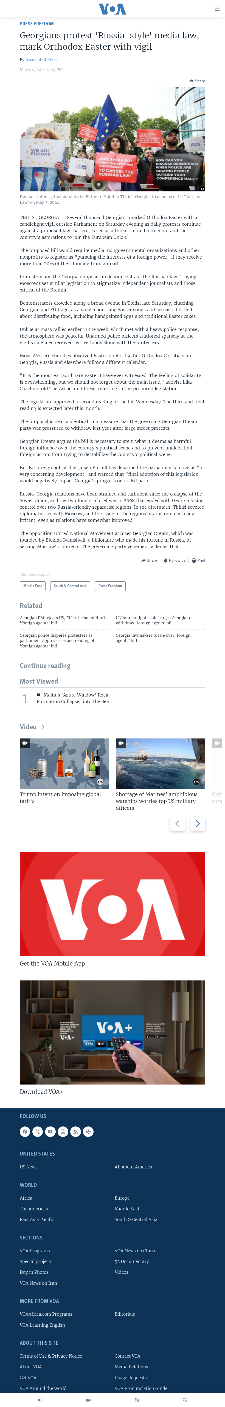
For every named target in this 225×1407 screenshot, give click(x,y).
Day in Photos (34, 1272)
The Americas (34, 1209)
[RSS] (75, 1131)
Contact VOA (127, 1356)
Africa (26, 1198)
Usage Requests (131, 1377)
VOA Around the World (43, 1388)
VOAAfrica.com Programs (46, 1314)
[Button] (197, 81)
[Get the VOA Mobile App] (112, 904)
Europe (122, 1198)
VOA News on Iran (38, 1283)
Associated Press (41, 59)
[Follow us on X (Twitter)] (37, 1131)
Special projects (36, 1261)
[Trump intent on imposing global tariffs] (64, 763)
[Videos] (88, 1400)
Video (28, 727)
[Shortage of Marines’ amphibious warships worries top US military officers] (160, 763)
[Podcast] (88, 1131)
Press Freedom (37, 24)
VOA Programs (35, 1251)
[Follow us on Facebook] (25, 1131)
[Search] (185, 1400)
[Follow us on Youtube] (50, 1131)
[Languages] (136, 1400)
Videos (121, 1272)
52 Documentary (132, 1261)
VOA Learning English (42, 1325)
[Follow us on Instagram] (63, 1131)
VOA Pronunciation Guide (141, 1388)
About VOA (31, 1367)
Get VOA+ (29, 1377)
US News (29, 1167)
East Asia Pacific (37, 1219)
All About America (133, 1167)
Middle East (127, 1209)
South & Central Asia (136, 1219)
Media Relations (131, 1367)
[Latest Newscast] (40, 1400)
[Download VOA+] (112, 1032)
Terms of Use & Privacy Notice (51, 1356)
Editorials (125, 1314)
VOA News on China (135, 1251)
